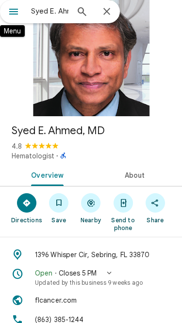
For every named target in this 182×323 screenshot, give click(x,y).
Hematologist (33, 156)
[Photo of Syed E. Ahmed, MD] (91, 58)
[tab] (45, 174)
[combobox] (49, 11)
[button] (91, 277)
